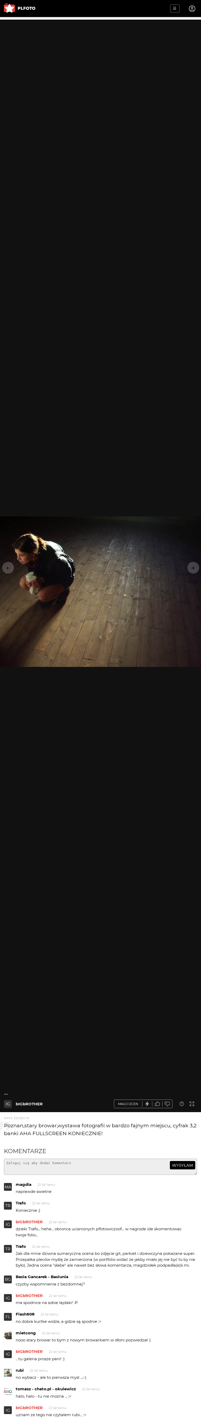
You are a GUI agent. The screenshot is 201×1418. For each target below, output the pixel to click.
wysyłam (182, 1165)
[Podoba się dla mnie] (157, 1104)
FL (7, 1316)
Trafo (21, 1202)
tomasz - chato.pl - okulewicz (46, 1388)
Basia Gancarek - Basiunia (42, 1276)
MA (8, 1187)
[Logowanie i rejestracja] (192, 9)
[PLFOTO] (19, 8)
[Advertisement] (100, 56)
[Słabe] (167, 1104)
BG (8, 1279)
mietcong (26, 1332)
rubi (20, 1370)
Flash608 (25, 1314)
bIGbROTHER (29, 1103)
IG (8, 1103)
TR (7, 1205)
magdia (23, 1184)
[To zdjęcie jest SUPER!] (147, 1104)
